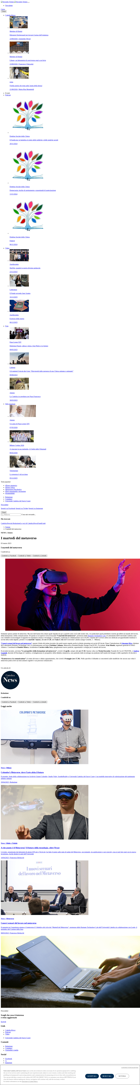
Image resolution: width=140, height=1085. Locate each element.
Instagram (8, 1063)
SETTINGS (122, 1076)
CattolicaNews (10, 15)
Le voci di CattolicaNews (29, 523)
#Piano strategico (11, 485)
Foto (6, 326)
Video (7, 248)
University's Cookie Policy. (30, 1081)
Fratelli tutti (42, 523)
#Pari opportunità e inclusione (15, 491)
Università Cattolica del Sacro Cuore (18, 501)
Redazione (9, 497)
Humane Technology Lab (97, 636)
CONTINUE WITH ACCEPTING (129, 1067)
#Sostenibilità (10, 493)
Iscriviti (3, 1022)
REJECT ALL (107, 1076)
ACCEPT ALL (91, 1076)
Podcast (8, 95)
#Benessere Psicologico (13, 489)
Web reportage (10, 404)
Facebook (8, 1059)
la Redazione (15, 523)
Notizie (7, 527)
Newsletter (9, 5)
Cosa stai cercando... (29, 514)
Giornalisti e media (11, 1050)
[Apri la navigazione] (29, 2)
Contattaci (8, 499)
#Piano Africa (10, 487)
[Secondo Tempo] (14, 2)
